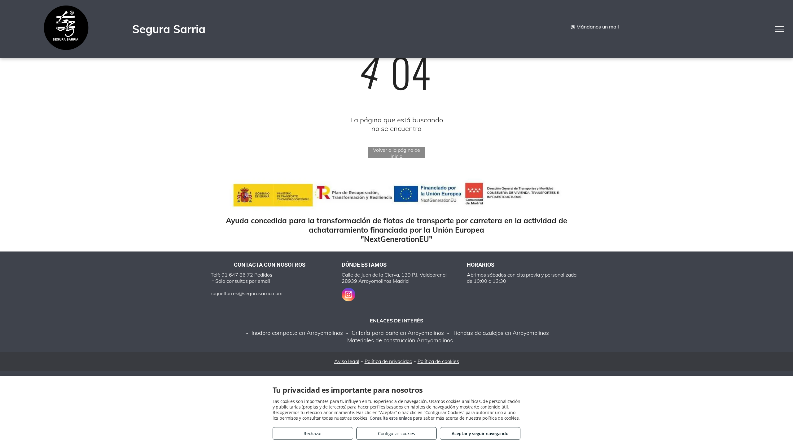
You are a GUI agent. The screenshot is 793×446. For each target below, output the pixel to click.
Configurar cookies (396, 433)
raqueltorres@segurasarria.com (247, 293)
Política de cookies (438, 361)
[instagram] (348, 295)
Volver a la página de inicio (396, 152)
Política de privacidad (388, 361)
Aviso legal (346, 361)
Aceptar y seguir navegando (480, 433)
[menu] (779, 29)
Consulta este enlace (391, 418)
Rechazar (313, 433)
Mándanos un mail (597, 27)
